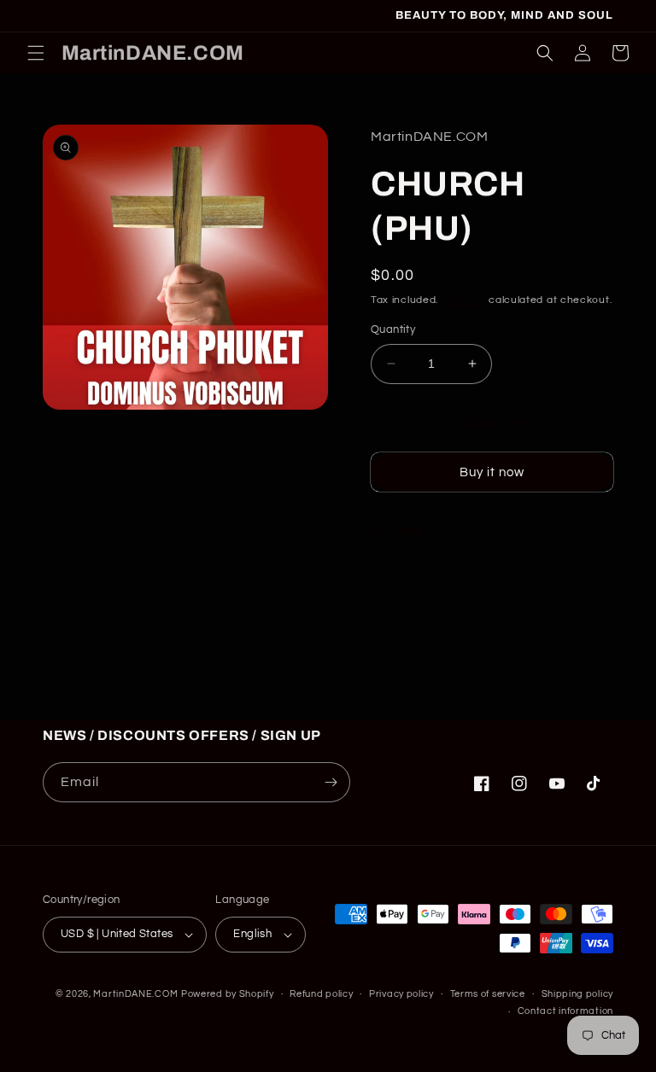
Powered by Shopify (227, 994)
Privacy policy (401, 994)
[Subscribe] (330, 782)
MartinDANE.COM (135, 994)
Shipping (464, 300)
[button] (36, 53)
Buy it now (492, 472)
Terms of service (487, 994)
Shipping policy (578, 994)
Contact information (565, 1011)
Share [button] (407, 531)
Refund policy (321, 994)
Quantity (393, 329)
